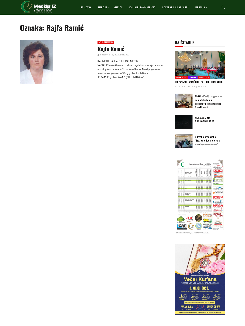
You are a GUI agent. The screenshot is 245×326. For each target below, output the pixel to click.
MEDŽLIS (102, 7)
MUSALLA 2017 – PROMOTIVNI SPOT (204, 119)
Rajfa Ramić (111, 48)
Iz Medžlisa (181, 78)
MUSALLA (200, 7)
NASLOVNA (86, 7)
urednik (181, 86)
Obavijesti (204, 78)
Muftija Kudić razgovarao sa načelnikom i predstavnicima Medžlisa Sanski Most (208, 101)
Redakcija (105, 54)
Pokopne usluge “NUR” (175, 7)
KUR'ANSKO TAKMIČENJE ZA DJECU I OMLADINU (199, 82)
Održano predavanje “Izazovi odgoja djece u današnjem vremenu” (207, 140)
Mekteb (193, 78)
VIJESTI (118, 7)
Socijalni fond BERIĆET (142, 7)
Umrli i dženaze (106, 42)
